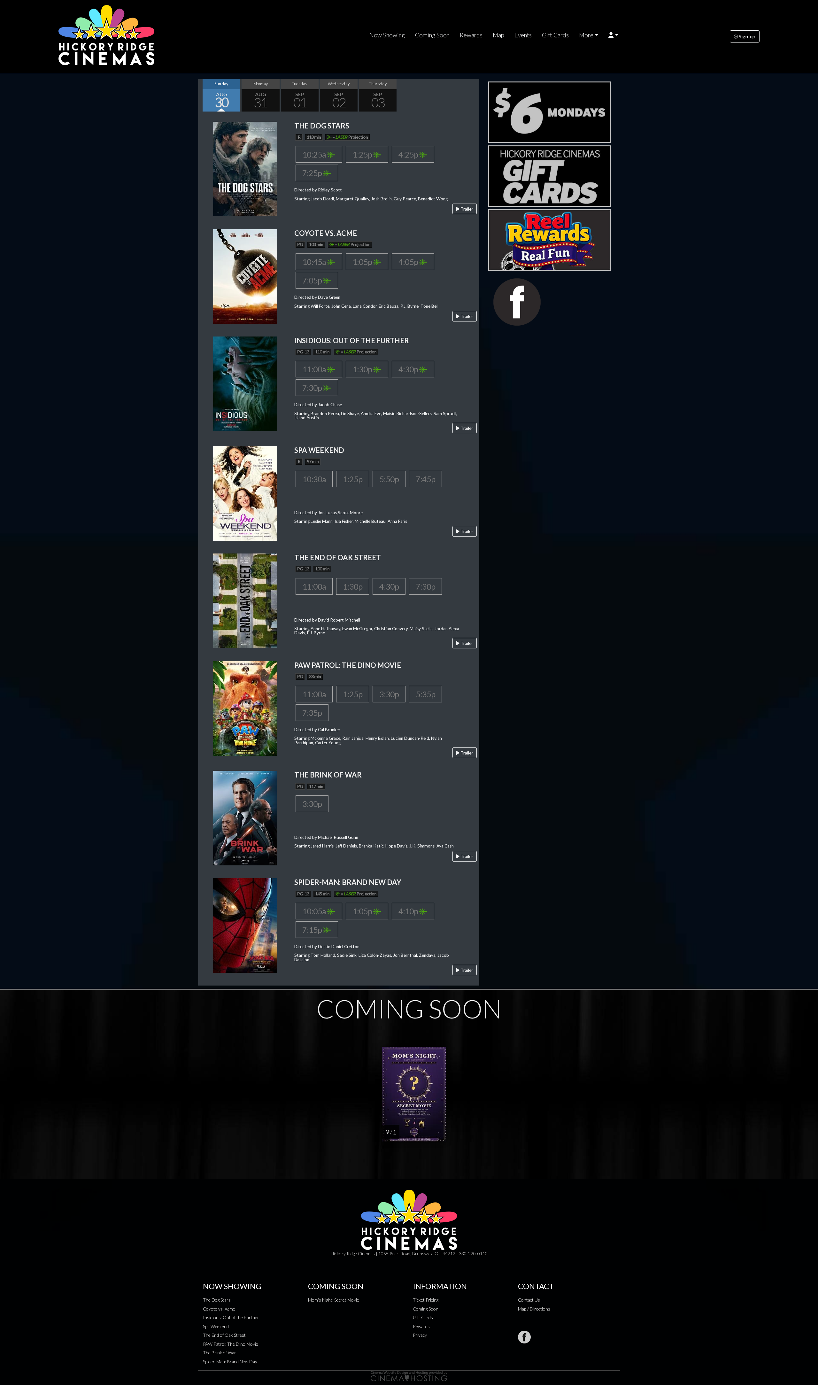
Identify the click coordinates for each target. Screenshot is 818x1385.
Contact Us (529, 1300)
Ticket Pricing (425, 1300)
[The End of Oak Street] (245, 600)
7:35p (312, 712)
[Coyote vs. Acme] (245, 275)
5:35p (425, 694)
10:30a (314, 479)
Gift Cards (555, 35)
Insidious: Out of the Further (231, 1317)
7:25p (312, 173)
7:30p (312, 387)
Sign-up (746, 36)
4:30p (408, 369)
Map (498, 35)
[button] (613, 35)
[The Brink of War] (245, 817)
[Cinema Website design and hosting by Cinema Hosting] (409, 1375)
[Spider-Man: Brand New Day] (245, 925)
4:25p (408, 154)
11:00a (314, 369)
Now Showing (387, 35)
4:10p (408, 911)
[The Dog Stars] (245, 168)
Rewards (471, 35)
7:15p (312, 929)
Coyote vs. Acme (219, 1308)
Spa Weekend (216, 1326)
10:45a (314, 262)
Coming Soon (432, 35)
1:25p (362, 154)
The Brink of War (219, 1352)
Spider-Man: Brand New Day (230, 1361)
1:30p (362, 369)
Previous (204, 95)
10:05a (314, 911)
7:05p (312, 280)
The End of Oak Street (224, 1335)
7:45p (425, 479)
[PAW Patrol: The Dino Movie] (245, 707)
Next (473, 95)
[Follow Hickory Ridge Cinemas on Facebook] (524, 1337)
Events (523, 35)
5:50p (389, 479)
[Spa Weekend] (245, 492)
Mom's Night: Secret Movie (333, 1300)
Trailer (466, 209)
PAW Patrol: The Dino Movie (230, 1344)
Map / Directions (534, 1308)
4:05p (408, 262)
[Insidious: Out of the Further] (245, 383)
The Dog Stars (217, 1300)
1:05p (362, 262)
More (586, 35)
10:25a (314, 154)
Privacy (420, 1335)
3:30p (389, 694)
